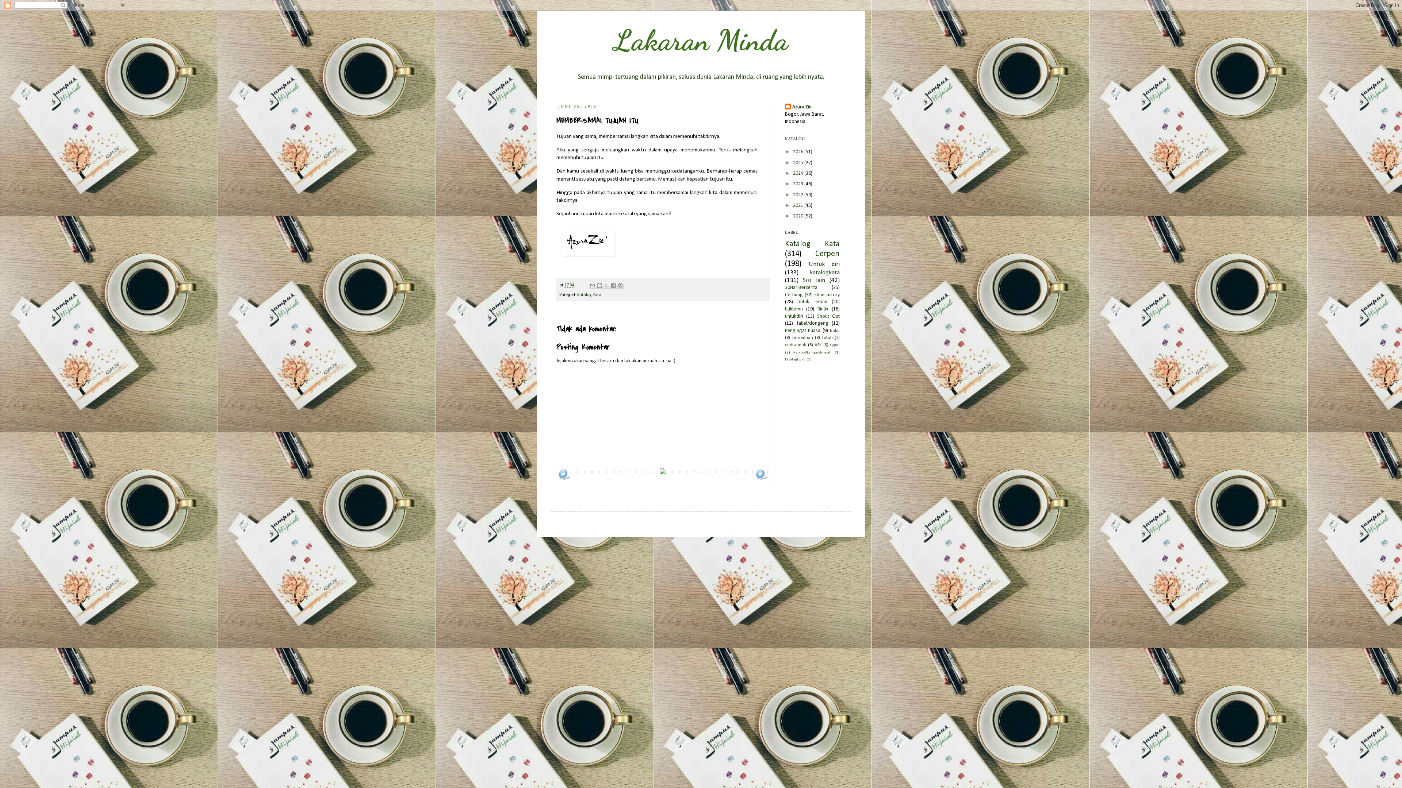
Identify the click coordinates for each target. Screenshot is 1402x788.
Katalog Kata (589, 295)
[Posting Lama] (761, 478)
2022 (798, 195)
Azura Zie (802, 107)
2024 (798, 173)
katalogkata (825, 273)
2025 (798, 163)
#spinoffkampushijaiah (812, 353)
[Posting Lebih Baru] (564, 478)
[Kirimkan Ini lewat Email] (592, 285)
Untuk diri (824, 264)
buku (835, 331)
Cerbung (794, 295)
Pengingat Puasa (802, 330)
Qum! (835, 345)
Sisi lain (814, 280)
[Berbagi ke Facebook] (613, 285)
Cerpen (827, 254)
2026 (798, 152)
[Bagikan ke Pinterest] (620, 285)
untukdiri (794, 316)
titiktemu (794, 309)
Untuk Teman (812, 302)
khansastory (827, 295)
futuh (827, 338)
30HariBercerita (801, 287)
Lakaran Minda (701, 40)
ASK (818, 345)
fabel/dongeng (812, 323)
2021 (798, 205)
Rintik (822, 309)
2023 (798, 184)
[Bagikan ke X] (606, 285)
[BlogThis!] (599, 285)
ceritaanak (795, 345)
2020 (798, 216)
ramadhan (802, 338)
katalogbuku (795, 360)
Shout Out (828, 316)
